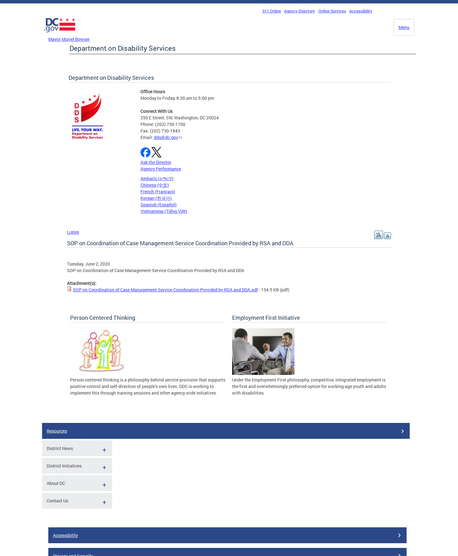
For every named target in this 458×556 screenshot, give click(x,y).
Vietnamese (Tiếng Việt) (164, 211)
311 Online (271, 11)
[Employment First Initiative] (263, 373)
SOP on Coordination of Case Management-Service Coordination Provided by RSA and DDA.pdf (165, 290)
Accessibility (360, 11)
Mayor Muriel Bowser (69, 39)
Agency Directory (299, 11)
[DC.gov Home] (59, 34)
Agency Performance (161, 169)
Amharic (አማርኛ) (157, 178)
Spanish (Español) (159, 205)
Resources (57, 431)
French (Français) (158, 191)
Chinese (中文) (155, 185)
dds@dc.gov (166, 137)
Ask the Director (156, 162)
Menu (403, 27)
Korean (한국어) (156, 198)
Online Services (332, 11)
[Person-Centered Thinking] (101, 373)
